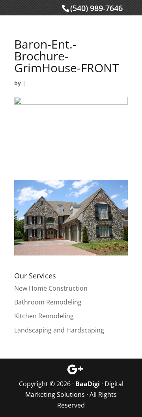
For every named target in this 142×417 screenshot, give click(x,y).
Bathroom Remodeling (48, 302)
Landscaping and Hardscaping (59, 330)
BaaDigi (87, 383)
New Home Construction (51, 288)
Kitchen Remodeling (44, 316)
